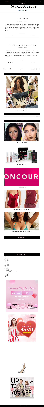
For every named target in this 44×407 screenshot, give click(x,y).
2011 (6, 268)
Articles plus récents (8, 69)
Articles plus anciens (35, 69)
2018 (6, 259)
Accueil (22, 69)
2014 (6, 264)
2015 (6, 263)
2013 (6, 265)
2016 (6, 261)
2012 (6, 266)
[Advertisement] (22, 352)
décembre (8, 269)
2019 (6, 258)
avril (7, 274)
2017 (6, 260)
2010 (6, 276)
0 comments (33, 35)
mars (7, 275)
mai (7, 273)
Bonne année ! (22, 18)
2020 (6, 256)
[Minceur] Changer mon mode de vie (22, 45)
